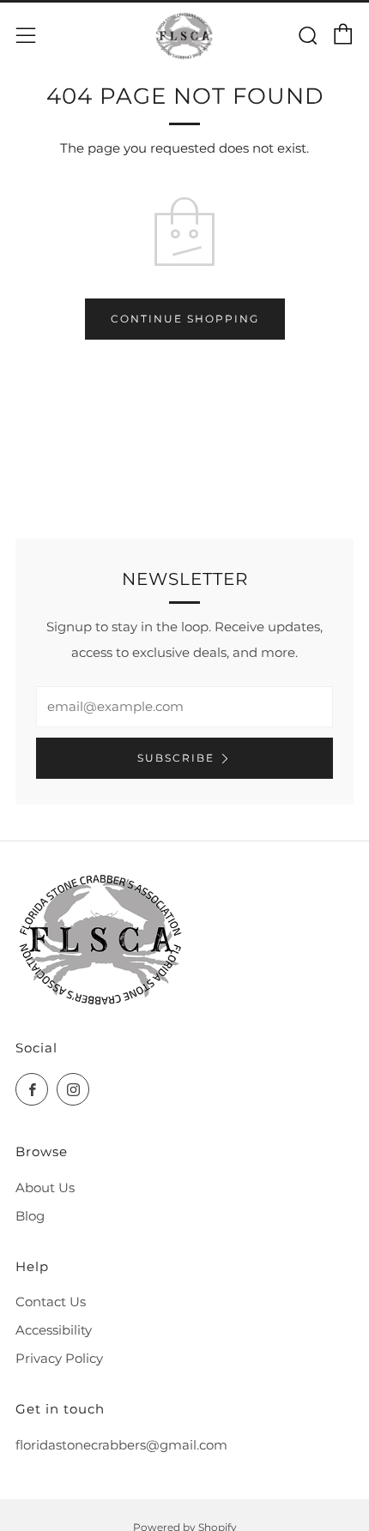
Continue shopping (185, 318)
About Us (45, 1187)
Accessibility (53, 1330)
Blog (30, 1216)
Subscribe (176, 757)
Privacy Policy (59, 1358)
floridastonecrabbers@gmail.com (121, 1445)
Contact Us (50, 1301)
